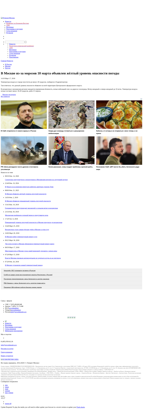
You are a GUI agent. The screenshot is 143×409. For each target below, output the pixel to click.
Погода (7, 68)
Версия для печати (9, 94)
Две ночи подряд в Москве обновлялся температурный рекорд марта (29, 244)
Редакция (9, 33)
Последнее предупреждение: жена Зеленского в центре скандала (26, 279)
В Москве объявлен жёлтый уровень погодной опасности (25, 194)
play (6, 385)
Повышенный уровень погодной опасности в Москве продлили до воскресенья (33, 222)
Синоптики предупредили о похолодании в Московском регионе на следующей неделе (36, 180)
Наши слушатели (7, 356)
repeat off (8, 403)
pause (7, 387)
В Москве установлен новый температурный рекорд (24, 265)
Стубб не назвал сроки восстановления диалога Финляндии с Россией (28, 275)
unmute (7, 391)
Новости (8, 21)
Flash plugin (81, 407)
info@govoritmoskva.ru (18, 312)
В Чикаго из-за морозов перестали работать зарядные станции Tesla (29, 187)
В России (8, 64)
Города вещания (6, 352)
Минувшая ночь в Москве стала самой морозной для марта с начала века (31, 251)
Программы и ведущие (14, 29)
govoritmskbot (14, 308)
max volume (9, 393)
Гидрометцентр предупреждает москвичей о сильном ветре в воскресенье (31, 208)
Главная (3, 61)
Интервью (10, 27)
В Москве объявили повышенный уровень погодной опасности (28, 201)
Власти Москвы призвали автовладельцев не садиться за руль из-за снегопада (33, 258)
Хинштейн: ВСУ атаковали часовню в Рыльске (19, 270)
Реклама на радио (7, 349)
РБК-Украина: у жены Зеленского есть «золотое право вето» (24, 283)
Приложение (13, 57)
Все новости (5, 96)
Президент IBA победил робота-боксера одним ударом (23, 287)
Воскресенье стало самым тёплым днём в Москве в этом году (27, 229)
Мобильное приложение (14, 331)
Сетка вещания (11, 31)
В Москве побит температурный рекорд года (21, 237)
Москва (7, 66)
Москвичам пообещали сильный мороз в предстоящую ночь (26, 215)
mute (6, 389)
